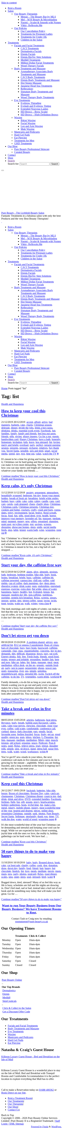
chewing (30, 725)
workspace (32, 751)
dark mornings (30, 583)
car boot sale (13, 865)
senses (53, 597)
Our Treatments (16, 1101)
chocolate (41, 725)
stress (21, 673)
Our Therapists (15, 1104)
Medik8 (6, 997)
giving (18, 436)
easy (46, 653)
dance (13, 731)
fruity (43, 734)
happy (16, 592)
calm (30, 501)
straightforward (9, 673)
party (32, 445)
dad (59, 796)
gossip (29, 802)
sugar (39, 600)
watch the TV (49, 453)
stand (33, 748)
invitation (17, 442)
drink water (25, 586)
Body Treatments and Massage (23, 1028)
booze (4, 793)
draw (3, 868)
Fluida (45, 1126)
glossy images (30, 436)
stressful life (31, 673)
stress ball (42, 748)
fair (53, 430)
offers (34, 521)
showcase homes (20, 527)
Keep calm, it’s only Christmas (26, 486)
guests (55, 436)
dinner (14, 427)
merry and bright (9, 445)
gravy (36, 802)
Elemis (5, 994)
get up (50, 734)
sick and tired (36, 450)
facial (31, 512)
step (19, 600)
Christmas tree (46, 507)
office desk (18, 665)
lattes (22, 662)
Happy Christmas (28, 439)
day (41, 583)
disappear (30, 653)
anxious (53, 571)
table (15, 530)
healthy (23, 592)
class (20, 650)
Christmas (55, 504)
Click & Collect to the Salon (16, 1008)
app (56, 642)
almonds (44, 571)
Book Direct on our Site (13, 1092)
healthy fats (47, 659)
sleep (33, 527)
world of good (30, 819)
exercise (15, 589)
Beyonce (5, 722)
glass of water (50, 589)
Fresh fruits (33, 656)
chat (14, 650)
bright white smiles (48, 498)
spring (13, 600)
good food (53, 656)
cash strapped (21, 504)
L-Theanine (47, 737)
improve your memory (12, 518)
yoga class (44, 603)
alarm (29, 571)
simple (33, 671)
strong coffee (29, 600)
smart (47, 450)
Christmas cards (9, 507)
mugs (58, 871)
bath (3, 574)
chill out (37, 580)
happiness (6, 592)
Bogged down (46, 862)
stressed (36, 877)
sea (26, 671)
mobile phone (23, 807)
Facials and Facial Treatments (23, 1025)
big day (37, 495)
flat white (36, 589)
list (50, 442)
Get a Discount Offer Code (16, 1011)
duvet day (12, 868)
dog (45, 865)
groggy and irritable (19, 659)
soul (29, 877)
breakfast (13, 577)
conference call (47, 728)
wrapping (50, 530)
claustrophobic (31, 650)
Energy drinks (8, 656)
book (53, 574)
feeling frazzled (25, 734)
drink (4, 799)
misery (11, 807)
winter (34, 603)
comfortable (32, 728)
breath (21, 722)
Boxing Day (37, 793)
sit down (24, 748)
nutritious (47, 594)
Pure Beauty (53, 813)
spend (12, 453)
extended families (41, 799)
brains (4, 577)
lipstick (16, 871)
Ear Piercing (14, 1043)
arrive (44, 422)
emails (42, 731)
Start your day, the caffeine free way (31, 565)
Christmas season (43, 425)
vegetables (30, 676)
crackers (25, 509)
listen (33, 662)
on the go (30, 665)
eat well (53, 653)
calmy (37, 501)
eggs (34, 586)
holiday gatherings (10, 805)
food (10, 515)
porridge (5, 597)
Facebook (46, 430)
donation (52, 865)
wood (23, 751)
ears (35, 731)
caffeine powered (10, 580)
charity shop (42, 504)
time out (30, 453)
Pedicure (43, 743)
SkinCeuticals (9, 1001)
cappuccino (26, 580)
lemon (46, 592)
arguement (40, 492)
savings (38, 524)
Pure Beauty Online (12, 980)
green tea (14, 737)
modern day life (19, 594)
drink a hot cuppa (43, 427)
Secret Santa (12, 450)
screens (47, 524)
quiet (3, 671)
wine (41, 530)
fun (15, 515)
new (27, 521)
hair (41, 868)
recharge (33, 448)
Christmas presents (28, 507)
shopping (6, 527)
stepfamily (31, 816)
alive (35, 571)
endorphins (43, 586)
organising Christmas (12, 813)
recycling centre (20, 524)
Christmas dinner (34, 796)
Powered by (36, 1126)
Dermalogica (9, 990)
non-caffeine (34, 594)
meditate (20, 740)
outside (27, 813)
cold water (20, 728)
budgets (15, 425)
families (5, 433)
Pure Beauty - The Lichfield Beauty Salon (22, 213)
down (39, 653)
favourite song (8, 734)
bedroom (27, 495)
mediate (56, 518)
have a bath (44, 439)
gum (22, 737)
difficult (21, 653)
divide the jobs (26, 427)
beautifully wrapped (11, 495)
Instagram (6, 442)
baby (28, 862)
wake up (19, 603)
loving (56, 442)
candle (45, 501)
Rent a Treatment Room (20, 1098)
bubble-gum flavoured (37, 722)
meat (55, 662)
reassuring (13, 671)
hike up (15, 662)
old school (15, 743)
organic (40, 665)
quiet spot (6, 524)
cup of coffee (15, 583)
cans (51, 501)
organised (43, 521)
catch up (54, 793)
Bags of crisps (51, 645)
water (16, 751)
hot (30, 592)
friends (4, 436)
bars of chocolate (10, 648)
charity (24, 865)
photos (41, 813)
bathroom (40, 720)
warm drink (43, 676)
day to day (56, 650)
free (24, 656)
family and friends (27, 433)
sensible (24, 450)
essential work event (29, 430)
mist (47, 740)
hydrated (37, 592)
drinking (5, 430)
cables (52, 722)
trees (3, 751)
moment (12, 521)
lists (3, 740)
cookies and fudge (10, 509)
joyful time (33, 805)
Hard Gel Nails (15, 1040)
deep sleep (49, 583)
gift (23, 802)
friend (35, 868)
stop (10, 530)
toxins (10, 603)
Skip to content (9, 2)
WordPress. (56, 1126)
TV (22, 676)
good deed (29, 515)
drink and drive (15, 799)
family (13, 433)
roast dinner (51, 874)
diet (13, 653)
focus (4, 515)
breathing (33, 498)
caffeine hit (47, 577)
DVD (28, 799)
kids (25, 442)
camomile (6, 650)
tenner (23, 530)
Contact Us (13, 1109)
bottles (4, 498)
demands (5, 653)
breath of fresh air (18, 498)
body (47, 574)
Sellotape (20, 816)
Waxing (12, 1034)
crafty (34, 509)
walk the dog (8, 819)
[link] (11, 160)
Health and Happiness (12, 404)
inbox (29, 737)
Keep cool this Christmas (22, 784)
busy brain (31, 648)
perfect (39, 445)
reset (38, 745)
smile (39, 527)
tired (44, 877)
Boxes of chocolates (19, 793)
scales (4, 877)
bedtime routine (25, 574)
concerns (44, 650)
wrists (43, 751)
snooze (4, 600)
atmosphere (52, 492)
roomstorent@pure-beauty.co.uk (31, 921)
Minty (41, 740)
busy (12, 501)
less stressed (42, 442)
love (27, 871)
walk (27, 603)
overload (24, 445)
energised (55, 586)
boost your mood (50, 495)
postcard (32, 874)
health (45, 515)
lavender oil (31, 518)
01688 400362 (46, 1089)
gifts (12, 436)
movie (51, 871)
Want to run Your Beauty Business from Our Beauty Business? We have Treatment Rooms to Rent (31, 909)
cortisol (5, 731)
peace (34, 743)
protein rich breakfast (22, 597)
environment (21, 512)
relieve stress (27, 745)
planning (53, 521)
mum (3, 874)
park (35, 813)
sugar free (53, 748)
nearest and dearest (22, 810)
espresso (5, 589)
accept (29, 422)
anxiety (29, 492)
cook (39, 865)
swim (53, 600)
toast (3, 603)
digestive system (9, 586)
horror (53, 515)
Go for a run (44, 436)
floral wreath (49, 512)
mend (4, 807)
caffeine (37, 577)
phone (41, 668)
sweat (47, 600)
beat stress (51, 720)
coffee (46, 580)
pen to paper (17, 668)
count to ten (50, 796)
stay (18, 453)
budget (4, 501)
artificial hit (7, 645)
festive (38, 512)
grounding (35, 659)
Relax (37, 597)
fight (12, 802)
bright (22, 577)
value (38, 453)
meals (34, 871)
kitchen (36, 737)
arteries (30, 720)
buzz (28, 577)
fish (19, 656)
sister (16, 877)
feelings (5, 802)
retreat (45, 745)
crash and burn (45, 509)
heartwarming (48, 802)
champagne (7, 796)
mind (3, 521)
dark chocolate (24, 731)
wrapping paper (46, 819)
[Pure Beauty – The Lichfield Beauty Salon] (31, 210)
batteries (41, 790)
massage (47, 518)
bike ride (38, 574)
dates (3, 512)
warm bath (32, 530)
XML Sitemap (16, 1123)
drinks (14, 430)
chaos (32, 504)
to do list (15, 676)
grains (4, 659)
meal (49, 662)
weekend (54, 676)
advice (49, 642)
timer (51, 816)
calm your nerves (16, 725)
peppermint (31, 668)
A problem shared (35, 642)
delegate (5, 427)
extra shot (26, 589)
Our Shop (13, 1106)
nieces (37, 810)
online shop (47, 810)
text (23, 453)
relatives (43, 448)
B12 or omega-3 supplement (28, 645)
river (21, 671)
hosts (23, 805)
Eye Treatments (16, 1031)
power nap (50, 668)
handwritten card (9, 439)
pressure (23, 448)
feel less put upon (47, 433)
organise (26, 743)
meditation (6, 665)
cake (22, 425)
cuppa (57, 509)
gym (38, 515)
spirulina (41, 671)
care (3, 504)
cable (18, 501)
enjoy (10, 512)
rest (31, 524)
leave (31, 442)
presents (14, 448)
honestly (56, 439)
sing (17, 748)
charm (29, 425)
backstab (30, 790)
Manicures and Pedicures (20, 1037)
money (20, 521)
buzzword (43, 648)
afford (37, 422)
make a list (49, 805)
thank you (42, 816)
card (57, 501)
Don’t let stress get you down (25, 635)
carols (10, 504)
